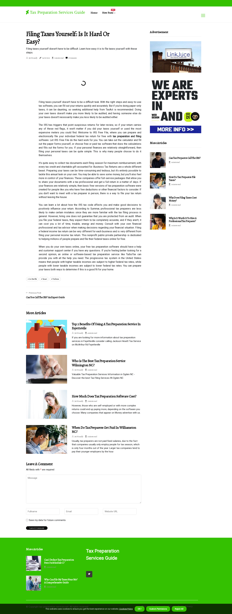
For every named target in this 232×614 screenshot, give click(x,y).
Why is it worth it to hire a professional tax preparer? (182, 219)
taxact (44, 279)
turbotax (56, 279)
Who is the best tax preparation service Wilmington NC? (98, 363)
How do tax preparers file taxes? (182, 178)
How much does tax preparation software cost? (104, 396)
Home (94, 13)
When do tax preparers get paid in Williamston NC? (104, 429)
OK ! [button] (139, 609)
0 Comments (72, 58)
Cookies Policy (126, 609)
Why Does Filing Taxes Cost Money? (183, 199)
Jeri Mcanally (33, 58)
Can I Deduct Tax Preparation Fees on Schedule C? (59, 561)
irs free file (33, 279)
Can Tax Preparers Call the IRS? (185, 158)
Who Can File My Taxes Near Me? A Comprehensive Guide (61, 581)
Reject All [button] (179, 609)
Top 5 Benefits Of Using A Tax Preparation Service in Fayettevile (106, 326)
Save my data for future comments (47, 520)
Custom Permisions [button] (158, 609)
